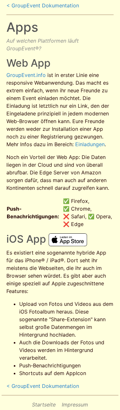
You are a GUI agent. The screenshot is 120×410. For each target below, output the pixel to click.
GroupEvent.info (26, 75)
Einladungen (90, 144)
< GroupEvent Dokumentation (42, 5)
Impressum (75, 404)
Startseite (44, 404)
